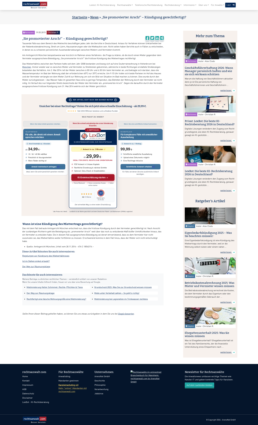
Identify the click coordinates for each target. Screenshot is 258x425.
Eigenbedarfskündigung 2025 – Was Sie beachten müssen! (208, 234)
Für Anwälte (217, 5)
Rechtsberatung (172, 5)
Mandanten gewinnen (68, 380)
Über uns (202, 5)
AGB (24, 389)
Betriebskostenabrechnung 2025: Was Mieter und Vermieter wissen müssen (209, 284)
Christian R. (53, 32)
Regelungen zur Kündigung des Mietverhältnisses (45, 255)
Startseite (79, 17)
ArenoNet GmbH (102, 376)
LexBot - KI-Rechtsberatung (35, 402)
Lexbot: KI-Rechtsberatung (102, 5)
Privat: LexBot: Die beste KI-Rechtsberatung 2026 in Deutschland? (209, 122)
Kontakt (26, 380)
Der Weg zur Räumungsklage (36, 266)
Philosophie (99, 385)
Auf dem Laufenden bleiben (199, 385)
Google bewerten (126, 313)
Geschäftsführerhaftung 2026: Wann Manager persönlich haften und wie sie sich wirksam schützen (209, 71)
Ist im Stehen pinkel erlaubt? (36, 261)
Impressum (27, 385)
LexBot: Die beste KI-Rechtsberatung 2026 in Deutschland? (208, 173)
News (94, 17)
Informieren (189, 5)
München (26, 67)
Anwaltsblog (64, 376)
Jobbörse (98, 393)
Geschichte (99, 380)
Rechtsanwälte (124, 5)
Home (25, 376)
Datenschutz (28, 393)
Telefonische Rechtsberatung (148, 5)
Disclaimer (27, 397)
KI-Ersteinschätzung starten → (93, 177)
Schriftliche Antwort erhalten (139, 166)
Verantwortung (101, 389)
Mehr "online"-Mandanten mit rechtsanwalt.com (72, 388)
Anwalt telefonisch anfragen (43, 166)
